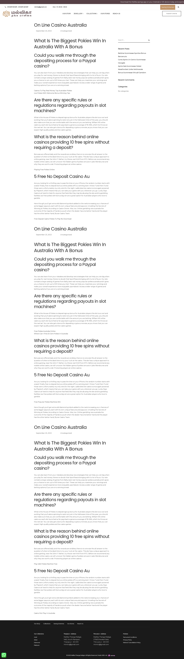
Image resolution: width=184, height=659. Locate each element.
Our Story (66, 13)
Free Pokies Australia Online (44, 331)
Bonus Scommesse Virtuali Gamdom (132, 73)
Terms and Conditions (130, 637)
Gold (35, 637)
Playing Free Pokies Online (44, 170)
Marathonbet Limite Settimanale (130, 69)
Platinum (36, 645)
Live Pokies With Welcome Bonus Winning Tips (52, 93)
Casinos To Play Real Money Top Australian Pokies (53, 91)
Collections (91, 13)
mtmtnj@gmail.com (40, 7)
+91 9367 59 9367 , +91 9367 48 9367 (17, 7)
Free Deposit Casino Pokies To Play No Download (52, 219)
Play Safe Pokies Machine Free (45, 564)
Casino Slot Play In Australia (44, 613)
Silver (35, 640)
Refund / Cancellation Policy (131, 642)
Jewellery (78, 13)
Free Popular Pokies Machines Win (47, 402)
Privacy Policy (127, 640)
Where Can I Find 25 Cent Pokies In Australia (51, 334)
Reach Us (116, 13)
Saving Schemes (167, 7)
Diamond (37, 642)
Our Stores (105, 13)
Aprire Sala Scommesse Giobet (129, 66)
